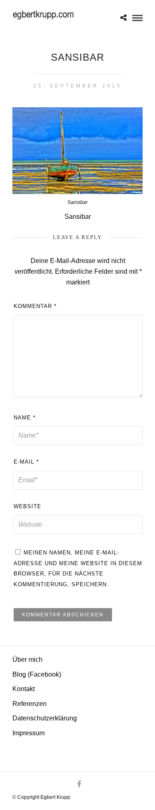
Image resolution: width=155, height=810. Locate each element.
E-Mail (26, 462)
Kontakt (23, 688)
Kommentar (35, 306)
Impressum (28, 733)
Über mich (27, 659)
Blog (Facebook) (36, 674)
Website (27, 506)
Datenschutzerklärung (44, 718)
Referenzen (29, 703)
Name (25, 417)
